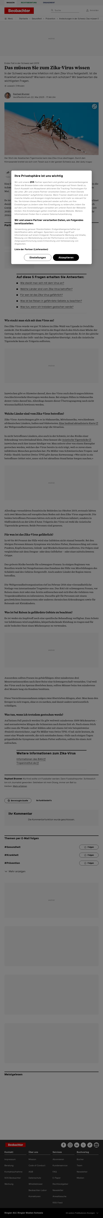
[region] (51, 217)
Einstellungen (38, 257)
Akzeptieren (65, 257)
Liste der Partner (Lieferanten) (31, 249)
